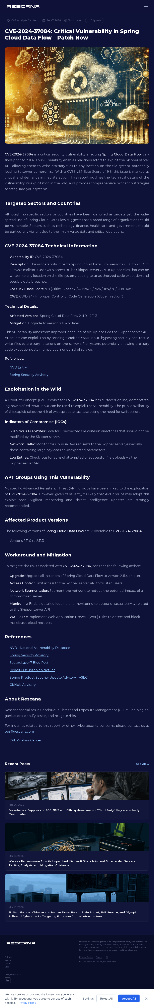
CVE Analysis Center (24, 20)
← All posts (94, 20)
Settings (88, 998)
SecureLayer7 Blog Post (29, 663)
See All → (142, 763)
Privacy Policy (86, 957)
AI (107, 957)
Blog (7, 966)
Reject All (106, 998)
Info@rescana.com (14, 974)
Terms (99, 957)
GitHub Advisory (23, 685)
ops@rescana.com (19, 731)
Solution (9, 957)
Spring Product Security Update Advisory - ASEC (48, 677)
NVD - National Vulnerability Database (40, 648)
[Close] (146, 998)
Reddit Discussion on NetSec (32, 670)
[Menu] (146, 6)
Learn (8, 963)
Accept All (129, 998)
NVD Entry (18, 367)
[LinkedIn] (7, 980)
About (8, 960)
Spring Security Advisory (29, 375)
